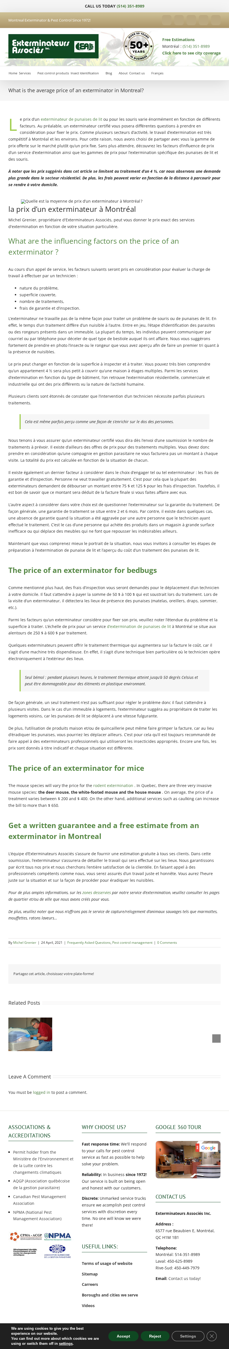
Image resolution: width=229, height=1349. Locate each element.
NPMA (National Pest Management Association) (37, 1216)
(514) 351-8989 (130, 6)
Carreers (90, 1284)
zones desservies (96, 892)
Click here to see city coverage (191, 53)
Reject (155, 1336)
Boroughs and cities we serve (110, 1295)
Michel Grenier (24, 942)
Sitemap (90, 1274)
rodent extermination (112, 785)
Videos (88, 1305)
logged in (41, 1092)
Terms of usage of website (107, 1263)
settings (66, 1343)
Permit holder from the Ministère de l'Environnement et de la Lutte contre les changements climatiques (43, 1162)
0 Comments (167, 942)
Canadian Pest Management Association (39, 1200)
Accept (123, 1336)
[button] (12, 1038)
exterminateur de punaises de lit (71, 119)
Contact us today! (184, 1278)
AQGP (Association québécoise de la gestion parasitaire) (41, 1184)
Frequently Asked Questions (89, 942)
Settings (188, 1336)
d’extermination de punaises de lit (139, 626)
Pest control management (132, 942)
